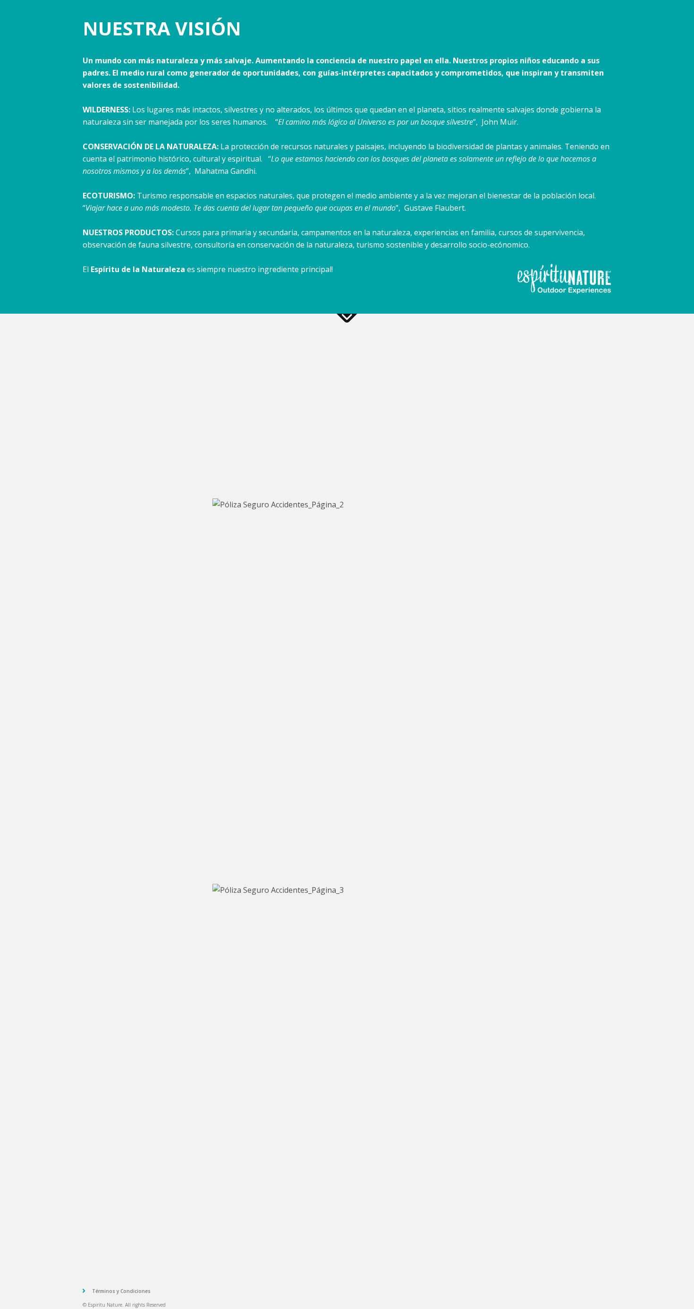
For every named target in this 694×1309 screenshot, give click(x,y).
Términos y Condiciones (121, 1291)
